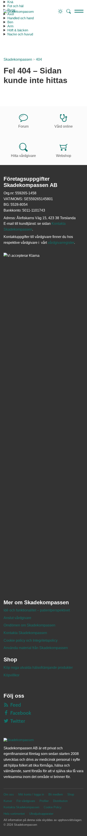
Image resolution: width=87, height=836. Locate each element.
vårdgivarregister (61, 242)
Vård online (63, 126)
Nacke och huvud (20, 34)
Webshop (63, 156)
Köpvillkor (11, 675)
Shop (70, 794)
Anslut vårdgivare (17, 618)
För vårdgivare (26, 801)
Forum (23, 126)
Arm (10, 26)
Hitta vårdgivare (23, 156)
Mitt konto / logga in (31, 794)
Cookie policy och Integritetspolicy (31, 640)
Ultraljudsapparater (41, 813)
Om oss (9, 794)
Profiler (44, 801)
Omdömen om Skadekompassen (29, 625)
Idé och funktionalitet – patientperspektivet (37, 610)
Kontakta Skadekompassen (25, 633)
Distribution (60, 801)
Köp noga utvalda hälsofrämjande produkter (38, 667)
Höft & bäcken (17, 30)
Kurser (8, 801)
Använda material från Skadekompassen (36, 648)
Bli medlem (55, 794)
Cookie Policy (53, 807)
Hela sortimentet (14, 813)
